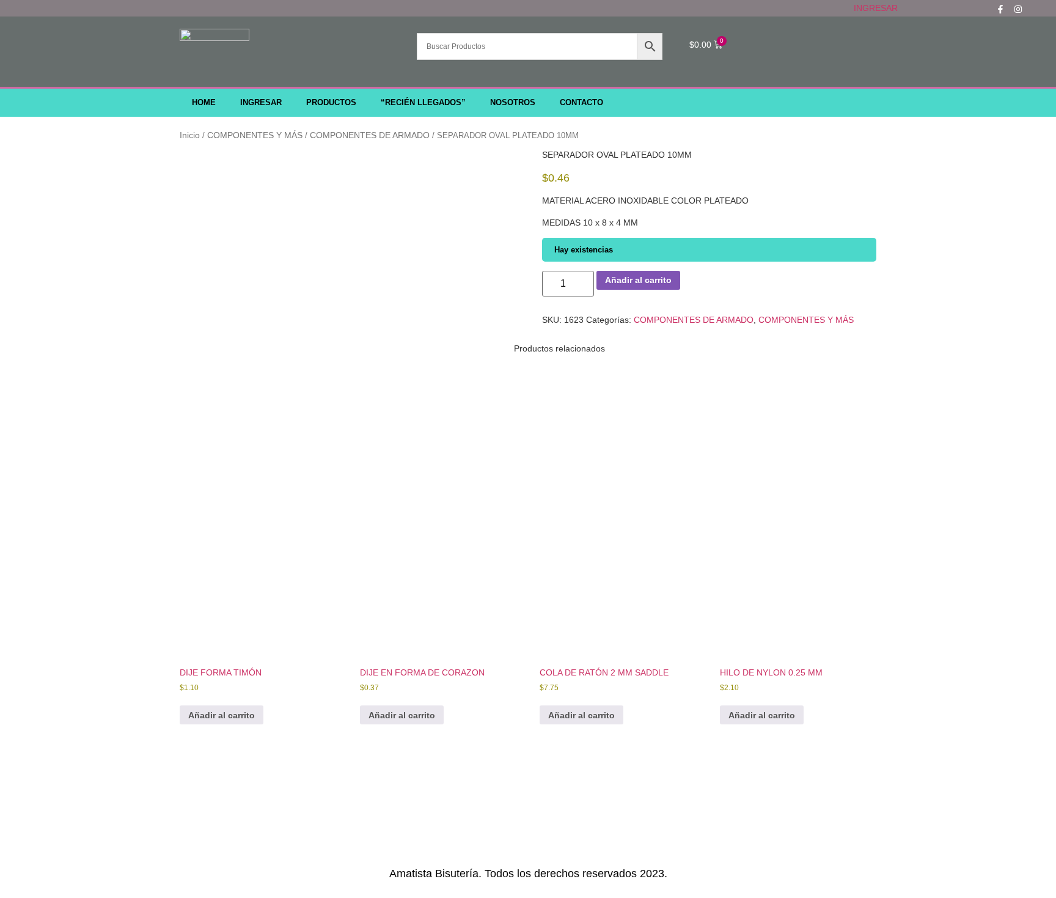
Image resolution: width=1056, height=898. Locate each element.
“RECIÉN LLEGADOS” (423, 102)
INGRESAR (876, 8)
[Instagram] (1018, 9)
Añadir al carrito (638, 280)
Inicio (190, 135)
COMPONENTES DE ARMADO (370, 135)
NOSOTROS (512, 102)
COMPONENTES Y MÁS (254, 135)
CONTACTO (581, 102)
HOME (204, 102)
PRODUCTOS (331, 102)
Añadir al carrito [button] (221, 715)
